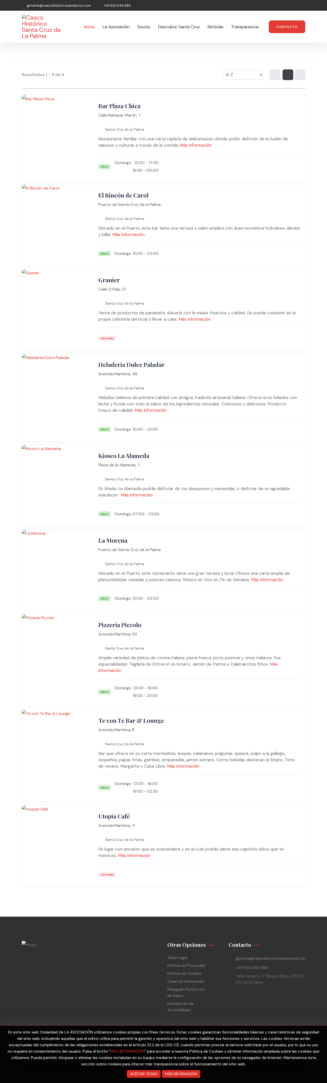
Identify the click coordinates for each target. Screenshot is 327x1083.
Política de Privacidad (186, 965)
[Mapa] (300, 74)
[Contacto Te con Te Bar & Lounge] (294, 791)
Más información (196, 145)
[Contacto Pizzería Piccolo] (294, 695)
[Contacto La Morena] (294, 600)
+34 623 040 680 (117, 5)
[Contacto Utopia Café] (294, 876)
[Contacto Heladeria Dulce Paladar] (294, 430)
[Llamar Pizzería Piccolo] (271, 695)
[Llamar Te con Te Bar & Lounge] (271, 791)
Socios (143, 27)
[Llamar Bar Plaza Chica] (282, 170)
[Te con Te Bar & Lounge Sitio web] (282, 791)
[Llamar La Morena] (282, 600)
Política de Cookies (184, 973)
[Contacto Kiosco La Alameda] (294, 515)
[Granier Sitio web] (282, 339)
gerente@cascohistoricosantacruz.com (59, 5)
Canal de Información (185, 981)
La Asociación (116, 27)
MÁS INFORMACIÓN (127, 1051)
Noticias (215, 27)
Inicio (89, 27)
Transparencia (245, 27)
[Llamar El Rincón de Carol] (282, 255)
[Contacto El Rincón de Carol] (294, 255)
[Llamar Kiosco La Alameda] (282, 515)
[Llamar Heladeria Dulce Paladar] (271, 430)
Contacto (287, 27)
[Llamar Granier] (271, 339)
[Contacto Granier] (294, 339)
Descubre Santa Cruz (179, 27)
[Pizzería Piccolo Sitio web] (282, 695)
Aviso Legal (177, 957)
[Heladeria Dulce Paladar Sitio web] (282, 430)
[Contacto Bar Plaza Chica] (294, 170)
